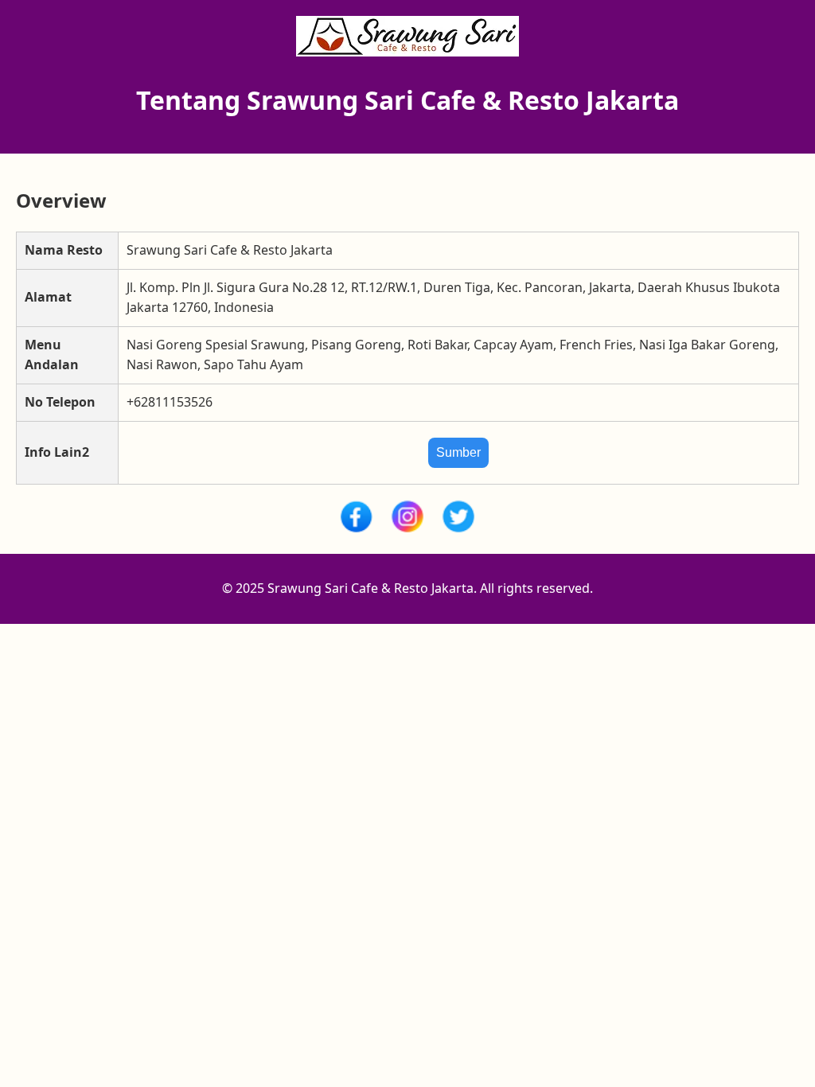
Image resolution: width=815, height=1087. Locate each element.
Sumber (458, 452)
